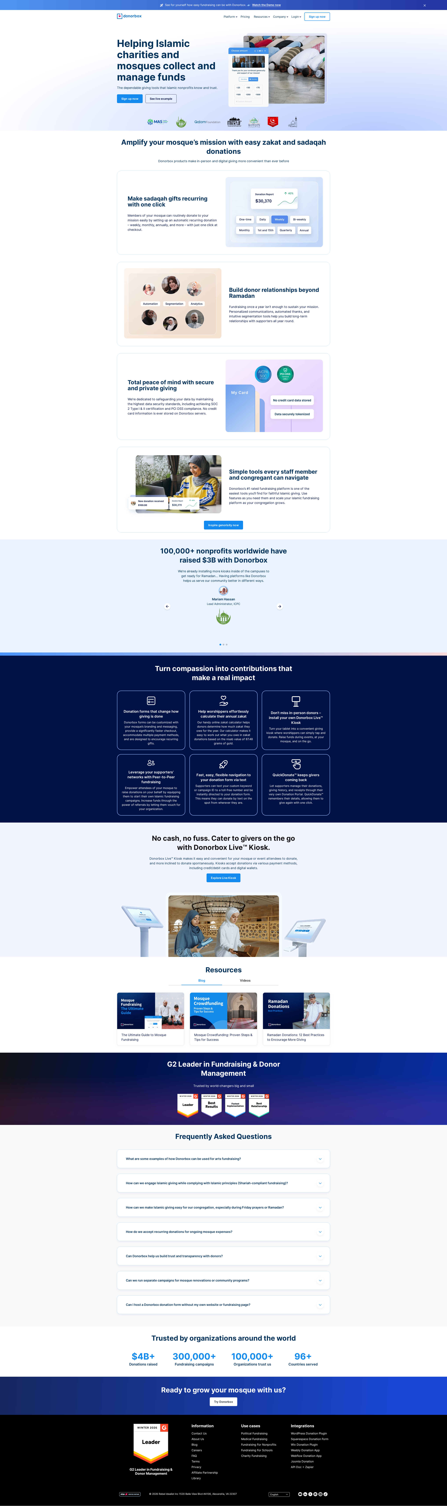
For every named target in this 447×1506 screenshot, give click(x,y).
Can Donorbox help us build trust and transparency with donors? (174, 1256)
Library (196, 1478)
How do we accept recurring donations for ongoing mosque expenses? (179, 1232)
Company (279, 16)
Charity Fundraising (254, 1456)
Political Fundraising (254, 1433)
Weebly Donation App (305, 1450)
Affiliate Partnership (205, 1472)
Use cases (250, 1426)
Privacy (196, 1467)
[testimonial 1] (220, 644)
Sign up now (317, 16)
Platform (229, 16)
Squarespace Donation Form (309, 1439)
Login (295, 16)
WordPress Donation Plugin (309, 1433)
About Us (198, 1439)
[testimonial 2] (223, 644)
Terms (196, 1461)
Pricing (245, 16)
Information (203, 1426)
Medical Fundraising (254, 1439)
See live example (161, 98)
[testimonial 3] (227, 644)
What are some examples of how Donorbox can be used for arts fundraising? (183, 1159)
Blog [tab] (201, 980)
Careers (197, 1450)
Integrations (302, 1426)
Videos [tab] (245, 980)
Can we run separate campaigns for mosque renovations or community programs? (187, 1280)
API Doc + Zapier (302, 1467)
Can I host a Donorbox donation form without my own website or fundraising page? (188, 1305)
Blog (194, 1444)
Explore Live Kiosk (223, 878)
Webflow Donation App (306, 1456)
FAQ (194, 1456)
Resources (261, 16)
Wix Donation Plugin (304, 1444)
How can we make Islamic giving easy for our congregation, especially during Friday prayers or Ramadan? (205, 1207)
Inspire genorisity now (223, 525)
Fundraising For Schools (257, 1450)
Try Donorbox (223, 1401)
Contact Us (199, 1433)
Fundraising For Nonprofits (258, 1444)
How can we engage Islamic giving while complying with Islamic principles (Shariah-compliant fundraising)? (207, 1183)
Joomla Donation (302, 1461)
